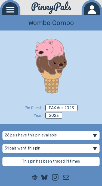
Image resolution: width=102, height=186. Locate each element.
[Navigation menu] (10, 8)
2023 (54, 115)
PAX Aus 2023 (61, 108)
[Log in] (92, 8)
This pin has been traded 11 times (51, 161)
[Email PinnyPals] (66, 177)
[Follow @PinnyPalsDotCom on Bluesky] (44, 177)
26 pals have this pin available (31, 135)
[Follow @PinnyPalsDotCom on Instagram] (55, 177)
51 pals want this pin (22, 148)
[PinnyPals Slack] (34, 177)
